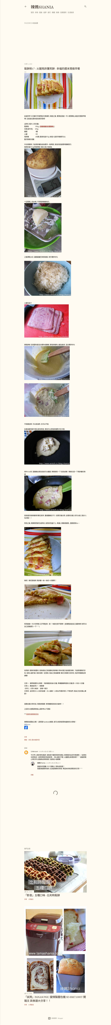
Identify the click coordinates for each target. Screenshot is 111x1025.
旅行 (49, 12)
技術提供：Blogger (57, 1018)
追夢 (45, 12)
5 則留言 (31, 899)
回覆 (32, 775)
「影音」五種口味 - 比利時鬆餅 (42, 895)
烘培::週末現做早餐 (34, 740)
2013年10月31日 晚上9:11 (53, 763)
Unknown (34, 751)
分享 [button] (25, 737)
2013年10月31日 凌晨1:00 (46, 751)
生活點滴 (71, 12)
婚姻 (53, 12)
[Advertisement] (55, 827)
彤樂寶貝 (63, 12)
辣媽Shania (42, 7)
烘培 (36, 12)
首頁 (32, 12)
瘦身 (40, 12)
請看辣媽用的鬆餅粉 (47, 126)
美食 (57, 12)
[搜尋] (85, 6)
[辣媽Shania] (26, 729)
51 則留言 (31, 1005)
